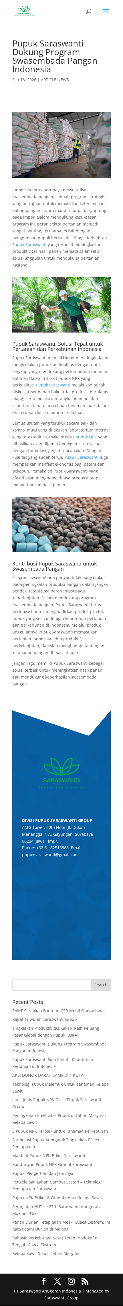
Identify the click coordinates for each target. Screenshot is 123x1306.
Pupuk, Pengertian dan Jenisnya (42, 1173)
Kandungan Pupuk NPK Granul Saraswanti (53, 1164)
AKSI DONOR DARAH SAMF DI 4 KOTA (48, 1075)
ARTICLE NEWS (55, 79)
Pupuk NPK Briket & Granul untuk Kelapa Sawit (57, 1197)
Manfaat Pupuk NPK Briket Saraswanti (48, 1155)
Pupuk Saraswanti (29, 244)
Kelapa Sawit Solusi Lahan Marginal (46, 1253)
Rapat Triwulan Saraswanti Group (44, 1019)
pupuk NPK (86, 437)
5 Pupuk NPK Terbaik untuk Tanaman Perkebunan (60, 1131)
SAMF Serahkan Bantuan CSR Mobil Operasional (58, 1010)
